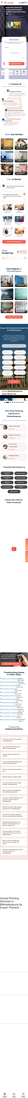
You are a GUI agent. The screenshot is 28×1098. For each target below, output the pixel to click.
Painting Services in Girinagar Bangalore (7, 373)
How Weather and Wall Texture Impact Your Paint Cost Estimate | (14, 1031)
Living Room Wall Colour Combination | (14, 1080)
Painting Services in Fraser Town (19, 372)
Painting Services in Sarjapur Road (7, 357)
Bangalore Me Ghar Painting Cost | (12, 1029)
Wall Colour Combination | (14, 1084)
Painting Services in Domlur (19, 362)
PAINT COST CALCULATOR (11, 664)
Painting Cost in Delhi (15, 1073)
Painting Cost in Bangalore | (11, 1064)
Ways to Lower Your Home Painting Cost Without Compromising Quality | (14, 1034)
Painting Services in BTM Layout (7, 352)
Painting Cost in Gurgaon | (15, 1066)
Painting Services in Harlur (7, 362)
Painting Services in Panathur (19, 367)
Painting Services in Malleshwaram (19, 357)
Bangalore (16, 258)
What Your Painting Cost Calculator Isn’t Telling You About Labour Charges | (14, 1044)
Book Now (12, 429)
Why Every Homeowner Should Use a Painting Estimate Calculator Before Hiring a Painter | (14, 1053)
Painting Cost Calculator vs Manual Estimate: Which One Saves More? (14, 1057)
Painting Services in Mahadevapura (7, 367)
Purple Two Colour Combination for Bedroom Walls (14, 1086)
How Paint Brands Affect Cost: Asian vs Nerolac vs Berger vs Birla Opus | (13, 1040)
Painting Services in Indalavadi (19, 352)
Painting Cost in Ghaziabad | (11, 1071)
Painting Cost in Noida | (10, 1068)
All (7, 258)
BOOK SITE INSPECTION (14, 241)
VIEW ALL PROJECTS (14, 317)
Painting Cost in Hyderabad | (14, 1070)
